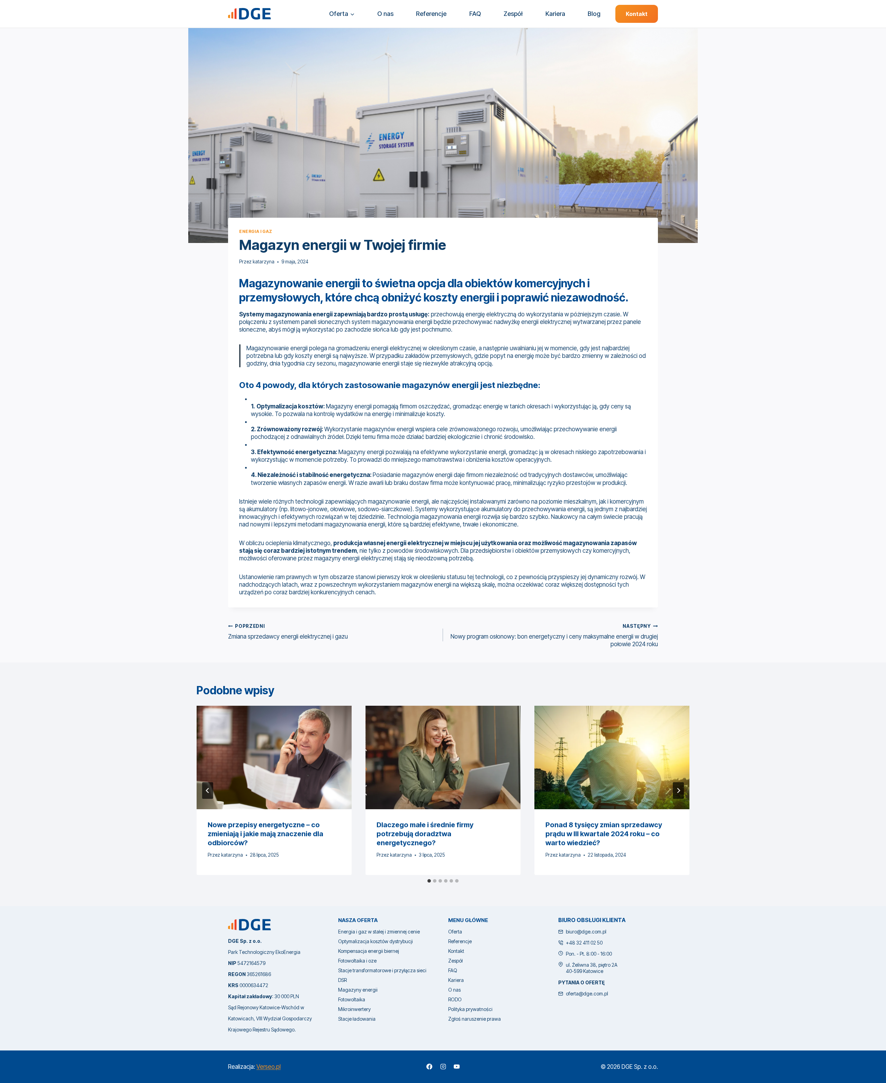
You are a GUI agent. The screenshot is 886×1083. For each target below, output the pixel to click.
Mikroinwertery (354, 1009)
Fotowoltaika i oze (357, 961)
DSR (342, 980)
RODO (455, 999)
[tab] (429, 881)
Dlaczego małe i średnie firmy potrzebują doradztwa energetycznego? (425, 834)
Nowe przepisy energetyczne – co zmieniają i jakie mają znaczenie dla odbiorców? (265, 834)
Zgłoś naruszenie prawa (474, 1019)
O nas (385, 13)
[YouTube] (456, 1067)
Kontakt (637, 13)
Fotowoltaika (351, 999)
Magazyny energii (358, 990)
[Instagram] (443, 1067)
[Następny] (678, 790)
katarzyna (263, 261)
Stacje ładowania (357, 1019)
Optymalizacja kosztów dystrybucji (375, 941)
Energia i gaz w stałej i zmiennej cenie (379, 932)
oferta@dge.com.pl (587, 993)
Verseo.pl (268, 1066)
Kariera (555, 13)
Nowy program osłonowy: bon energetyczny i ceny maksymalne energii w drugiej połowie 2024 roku (554, 635)
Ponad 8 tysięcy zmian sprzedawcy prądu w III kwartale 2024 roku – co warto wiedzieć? (603, 834)
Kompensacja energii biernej (368, 951)
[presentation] (274, 757)
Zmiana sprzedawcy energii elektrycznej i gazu (288, 631)
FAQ (475, 13)
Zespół (513, 13)
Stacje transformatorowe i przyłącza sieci (382, 970)
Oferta (455, 932)
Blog (594, 13)
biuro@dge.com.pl (586, 932)
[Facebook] (429, 1067)
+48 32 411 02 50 (584, 943)
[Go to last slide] (207, 790)
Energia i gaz (255, 231)
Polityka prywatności (470, 1009)
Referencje (431, 13)
